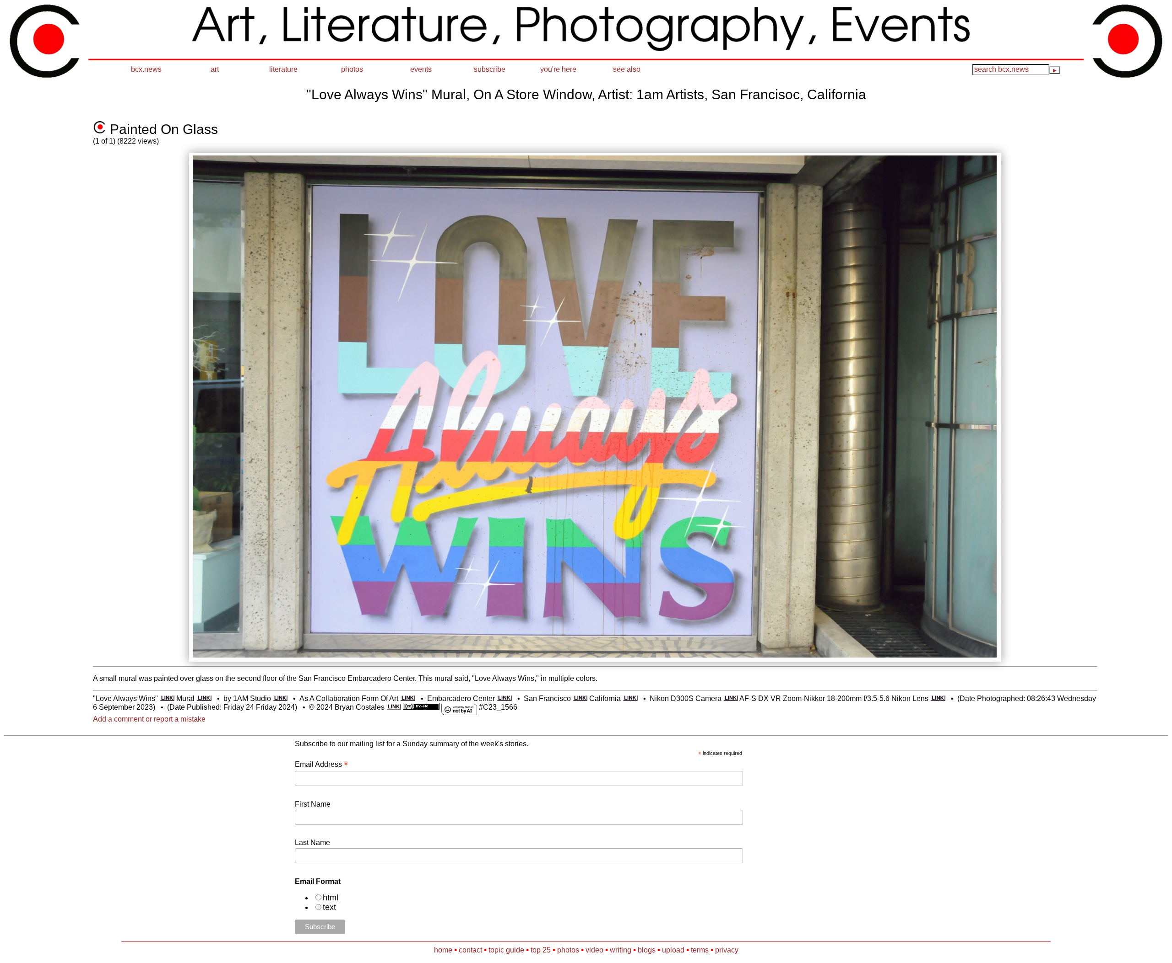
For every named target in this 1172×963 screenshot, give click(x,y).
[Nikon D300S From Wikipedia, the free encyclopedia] (730, 698)
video (594, 950)
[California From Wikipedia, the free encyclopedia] (630, 698)
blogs (647, 950)
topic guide (506, 950)
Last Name (312, 842)
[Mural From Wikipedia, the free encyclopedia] (204, 698)
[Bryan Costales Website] (394, 707)
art (215, 69)
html (330, 897)
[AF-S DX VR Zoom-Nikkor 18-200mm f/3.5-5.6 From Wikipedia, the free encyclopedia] (937, 698)
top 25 (541, 950)
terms (700, 950)
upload (673, 950)
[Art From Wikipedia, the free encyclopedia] (407, 698)
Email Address (321, 764)
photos (352, 69)
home (443, 950)
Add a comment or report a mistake (149, 719)
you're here (558, 69)
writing (620, 950)
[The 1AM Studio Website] (280, 698)
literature (283, 69)
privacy (726, 950)
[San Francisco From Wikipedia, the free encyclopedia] (580, 698)
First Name (313, 804)
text (329, 907)
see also (626, 69)
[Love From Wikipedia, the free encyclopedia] (167, 698)
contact (470, 950)
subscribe (489, 69)
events (421, 69)
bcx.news (146, 69)
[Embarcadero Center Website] (504, 698)
